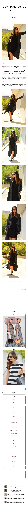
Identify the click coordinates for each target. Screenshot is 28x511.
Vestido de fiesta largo (13, 422)
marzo (13, 446)
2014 (13, 461)
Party (15, 500)
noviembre (13, 416)
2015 (13, 459)
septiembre (13, 438)
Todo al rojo (13, 419)
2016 (13, 458)
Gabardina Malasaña (14, 433)
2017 (13, 456)
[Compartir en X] (13, 19)
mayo (13, 443)
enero (13, 449)
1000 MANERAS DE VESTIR (14, 8)
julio (13, 440)
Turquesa (14, 425)
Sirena (14, 428)
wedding (14, 402)
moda (14, 399)
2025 (13, 407)
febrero (13, 448)
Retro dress (13, 436)
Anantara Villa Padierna (13, 430)
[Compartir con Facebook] (12, 19)
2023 (13, 410)
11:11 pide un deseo (14, 281)
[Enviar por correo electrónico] (16, 19)
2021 (13, 413)
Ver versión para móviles (14, 311)
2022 (13, 412)
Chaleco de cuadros (14, 427)
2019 (13, 453)
